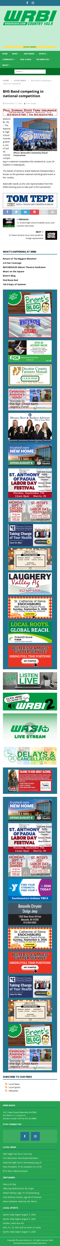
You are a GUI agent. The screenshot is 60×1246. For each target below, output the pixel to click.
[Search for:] (30, 71)
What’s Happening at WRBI (19, 251)
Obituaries (29, 53)
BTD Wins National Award (15, 1171)
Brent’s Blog (9, 275)
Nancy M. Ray (9, 1184)
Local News (14, 1084)
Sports (42, 53)
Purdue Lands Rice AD (13, 1223)
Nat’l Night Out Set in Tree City (17, 1153)
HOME (5, 53)
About (5, 65)
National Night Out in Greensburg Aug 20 (22, 1162)
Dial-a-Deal (25, 59)
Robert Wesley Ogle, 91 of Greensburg (21, 1192)
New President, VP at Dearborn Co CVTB (22, 1166)
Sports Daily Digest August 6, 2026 (19, 1219)
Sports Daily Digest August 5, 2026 (19, 1231)
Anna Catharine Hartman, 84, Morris (20, 1201)
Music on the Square (13, 271)
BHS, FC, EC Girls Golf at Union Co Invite (22, 1227)
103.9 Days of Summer (14, 284)
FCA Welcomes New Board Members (20, 1158)
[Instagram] (32, 3)
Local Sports (14, 1087)
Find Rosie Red (10, 280)
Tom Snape (31, 103)
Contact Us (21, 1115)
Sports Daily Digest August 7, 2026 (19, 1214)
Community (8, 59)
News (14, 53)
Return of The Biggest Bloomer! (19, 258)
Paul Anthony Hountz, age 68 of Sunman (22, 1197)
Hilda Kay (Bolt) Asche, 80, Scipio (18, 1188)
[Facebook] (27, 3)
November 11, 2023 (13, 103)
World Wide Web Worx (37, 1243)
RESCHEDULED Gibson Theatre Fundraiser (24, 267)
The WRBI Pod (42, 59)
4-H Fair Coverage (12, 263)
